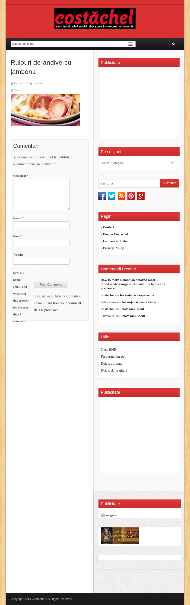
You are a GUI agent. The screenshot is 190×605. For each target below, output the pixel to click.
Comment (20, 175)
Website (18, 254)
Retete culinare (112, 363)
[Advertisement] (140, 104)
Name (18, 218)
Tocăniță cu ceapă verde (137, 295)
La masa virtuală (115, 241)
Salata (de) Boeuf (132, 309)
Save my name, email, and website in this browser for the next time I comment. (21, 296)
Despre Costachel (115, 234)
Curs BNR (109, 349)
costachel (38, 83)
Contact (108, 227)
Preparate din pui (113, 356)
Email (18, 236)
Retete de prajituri (114, 370)
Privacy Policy (113, 248)
